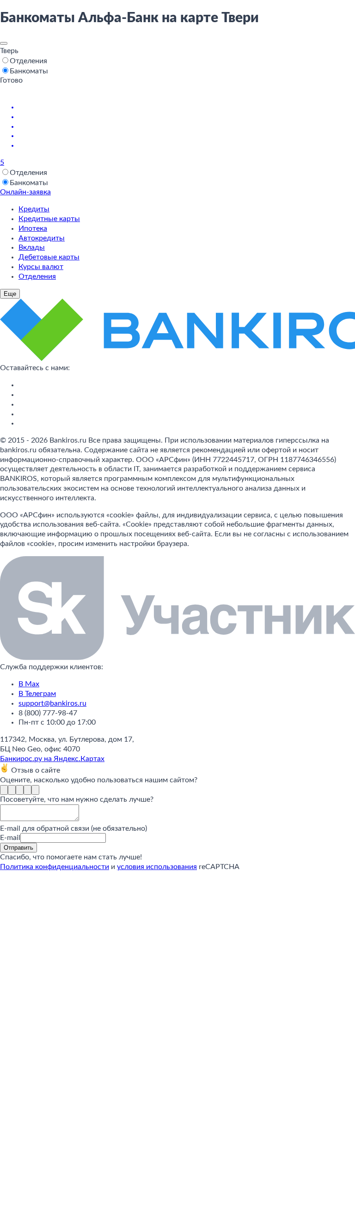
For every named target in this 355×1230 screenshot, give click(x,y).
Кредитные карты (49, 218)
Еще (10, 293)
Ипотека (32, 228)
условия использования (157, 866)
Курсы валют (40, 266)
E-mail (10, 837)
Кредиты (33, 209)
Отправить (18, 847)
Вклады (31, 247)
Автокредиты (41, 238)
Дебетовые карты (49, 257)
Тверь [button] (9, 50)
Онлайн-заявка (25, 192)
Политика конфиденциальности (54, 866)
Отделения (37, 276)
